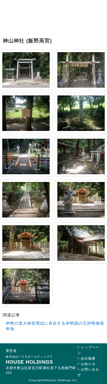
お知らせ (88, 364)
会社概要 (88, 358)
